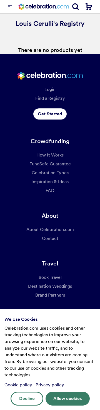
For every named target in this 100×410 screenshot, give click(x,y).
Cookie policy (18, 384)
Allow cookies (67, 398)
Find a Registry (50, 98)
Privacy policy (50, 384)
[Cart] (89, 6)
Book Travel (50, 277)
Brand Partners (50, 295)
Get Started (50, 113)
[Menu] (9, 6)
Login (50, 89)
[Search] (75, 6)
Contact (50, 238)
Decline (27, 398)
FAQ (50, 190)
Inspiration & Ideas (50, 181)
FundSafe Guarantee (50, 164)
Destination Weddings (50, 286)
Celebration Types (50, 172)
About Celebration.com (50, 229)
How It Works (50, 155)
